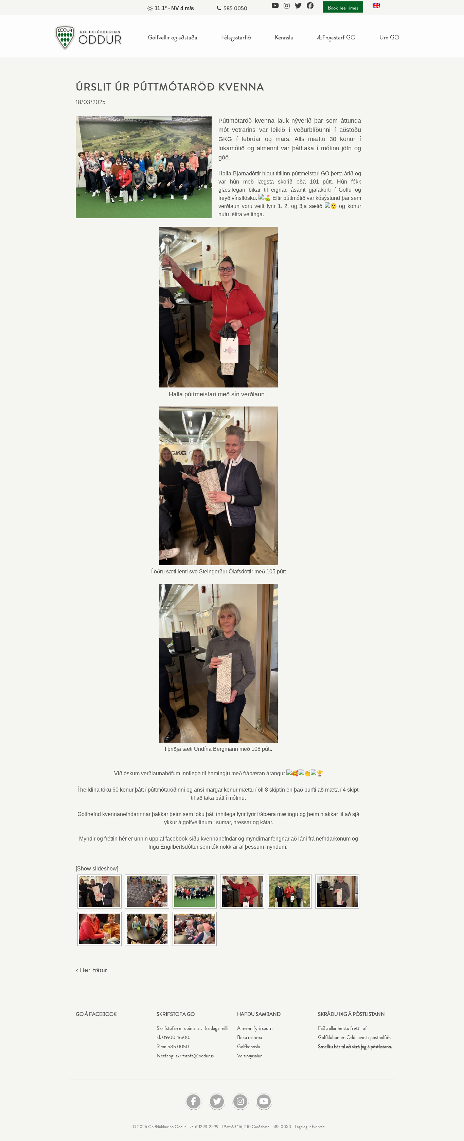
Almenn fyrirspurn (254, 1028)
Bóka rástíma (249, 1037)
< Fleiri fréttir (91, 970)
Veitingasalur (249, 1055)
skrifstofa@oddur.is (195, 1055)
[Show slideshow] (97, 868)
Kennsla (284, 37)
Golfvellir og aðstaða (172, 37)
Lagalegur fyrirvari (310, 1127)
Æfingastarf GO (336, 37)
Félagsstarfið (236, 37)
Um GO (389, 37)
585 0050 (235, 8)
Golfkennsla (248, 1046)
